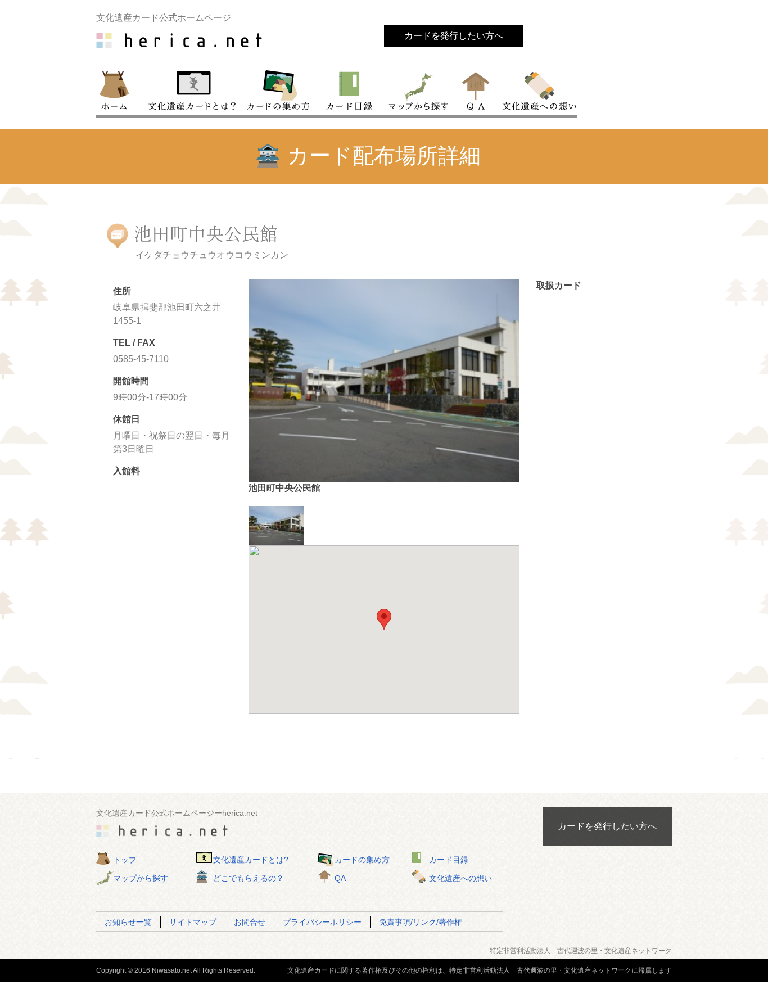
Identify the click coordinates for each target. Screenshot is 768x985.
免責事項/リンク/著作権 (420, 922)
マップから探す (417, 89)
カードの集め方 (278, 89)
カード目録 (349, 89)
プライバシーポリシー (322, 922)
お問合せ (249, 922)
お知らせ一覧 (128, 922)
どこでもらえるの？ (248, 878)
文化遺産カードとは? (250, 859)
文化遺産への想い (537, 89)
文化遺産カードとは (192, 89)
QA (476, 89)
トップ (119, 89)
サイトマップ (192, 922)
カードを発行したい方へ (453, 35)
